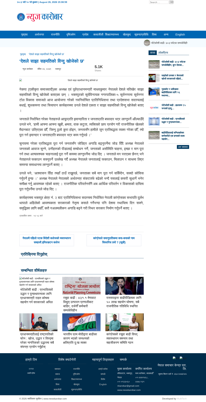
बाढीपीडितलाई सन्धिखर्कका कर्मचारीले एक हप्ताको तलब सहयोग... (173, 135)
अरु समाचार (183, 147)
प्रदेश (85, 34)
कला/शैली (98, 34)
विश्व (154, 34)
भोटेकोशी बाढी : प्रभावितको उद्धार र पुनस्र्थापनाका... (173, 120)
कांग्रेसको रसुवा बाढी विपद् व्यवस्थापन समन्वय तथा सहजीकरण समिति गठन (121, 338)
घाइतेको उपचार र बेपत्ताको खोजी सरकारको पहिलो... (172, 77)
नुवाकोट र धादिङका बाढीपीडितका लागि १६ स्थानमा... (171, 92)
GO (171, 2)
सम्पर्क (103, 374)
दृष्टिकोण (70, 34)
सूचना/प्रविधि (141, 34)
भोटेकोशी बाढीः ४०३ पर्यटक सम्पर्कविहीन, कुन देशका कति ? (176, 43)
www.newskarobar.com (129, 390)
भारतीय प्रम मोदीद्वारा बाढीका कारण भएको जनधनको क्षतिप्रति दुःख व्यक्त (80, 338)
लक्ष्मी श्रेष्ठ (31, 373)
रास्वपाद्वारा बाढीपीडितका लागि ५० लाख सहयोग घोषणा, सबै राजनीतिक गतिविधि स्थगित (123, 302)
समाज (57, 374)
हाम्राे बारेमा (103, 369)
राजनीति (55, 34)
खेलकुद (127, 34)
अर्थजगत (39, 34)
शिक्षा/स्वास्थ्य (112, 34)
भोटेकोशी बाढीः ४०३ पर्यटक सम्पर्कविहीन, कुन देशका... (173, 63)
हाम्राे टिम (31, 359)
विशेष (103, 379)
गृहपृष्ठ (24, 34)
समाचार (58, 369)
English (180, 34)
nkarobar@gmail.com (128, 385)
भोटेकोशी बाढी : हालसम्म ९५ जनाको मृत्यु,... (174, 107)
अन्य (166, 34)
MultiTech (182, 398)
